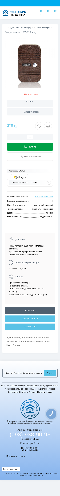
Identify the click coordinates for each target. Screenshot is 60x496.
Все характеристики (44, 196)
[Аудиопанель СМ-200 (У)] (30, 62)
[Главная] (6, 28)
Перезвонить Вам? (30, 439)
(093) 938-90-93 (30, 434)
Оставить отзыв (31, 112)
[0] (40, 13)
